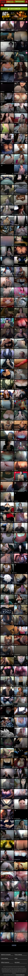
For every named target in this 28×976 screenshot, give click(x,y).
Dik (2, 5)
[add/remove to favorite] (1, 22)
